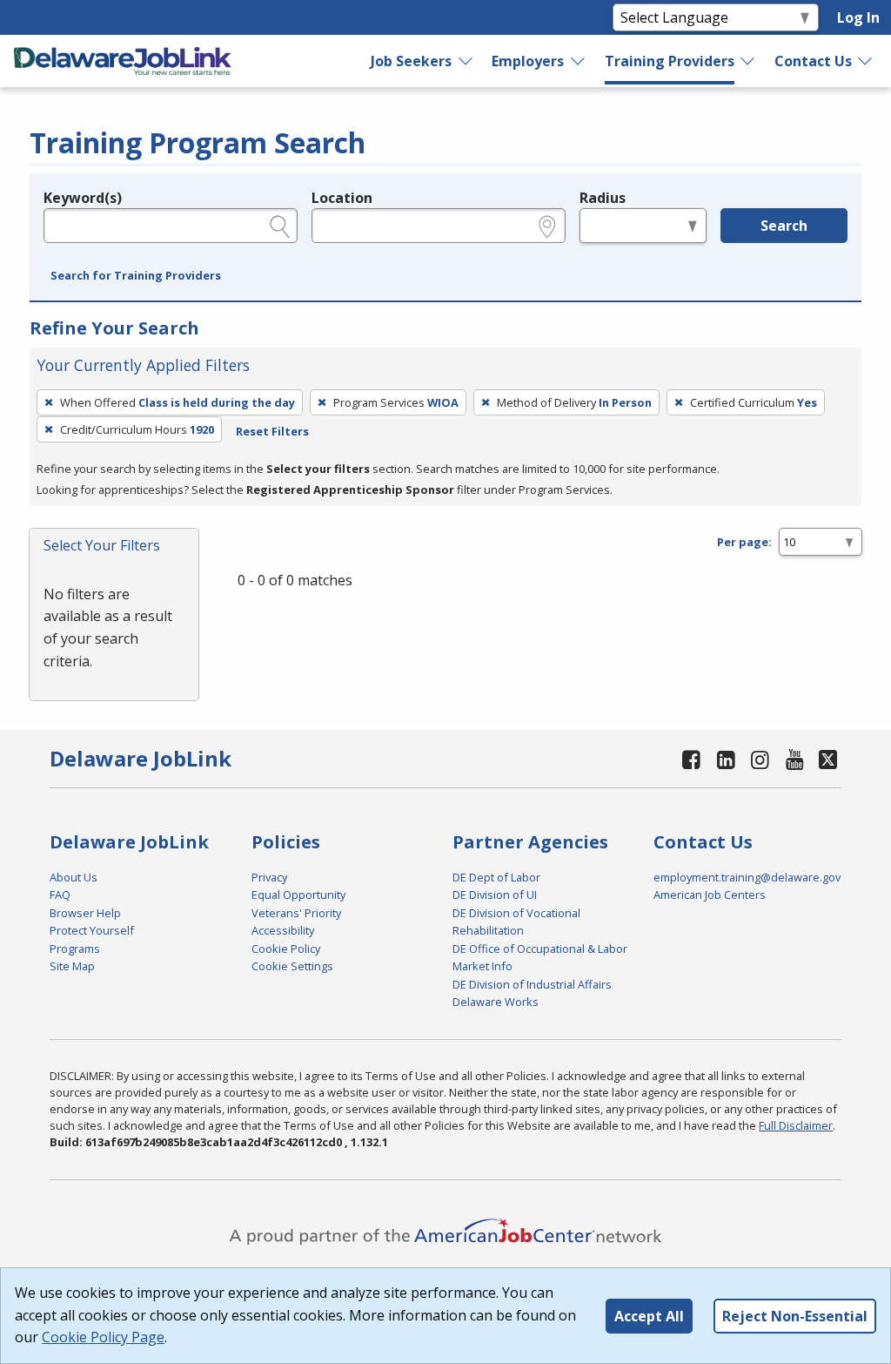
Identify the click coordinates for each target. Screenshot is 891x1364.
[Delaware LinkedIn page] (725, 759)
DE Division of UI (494, 894)
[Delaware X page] (827, 759)
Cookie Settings (292, 966)
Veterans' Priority (296, 913)
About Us (73, 877)
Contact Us (813, 61)
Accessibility (282, 930)
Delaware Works (495, 1001)
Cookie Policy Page (103, 1337)
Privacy (269, 877)
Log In (858, 17)
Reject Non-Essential (795, 1316)
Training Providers (669, 61)
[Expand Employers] (579, 61)
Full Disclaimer (796, 1125)
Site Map (72, 966)
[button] (136, 276)
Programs (75, 948)
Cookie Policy (285, 948)
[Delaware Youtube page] (794, 759)
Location (342, 197)
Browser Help (85, 913)
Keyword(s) (83, 197)
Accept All (649, 1316)
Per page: (744, 542)
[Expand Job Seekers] (466, 61)
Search (783, 225)
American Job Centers (709, 894)
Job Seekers (411, 61)
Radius (602, 197)
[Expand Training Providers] (748, 61)
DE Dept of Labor (496, 877)
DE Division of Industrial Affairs (532, 984)
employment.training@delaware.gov (747, 877)
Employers (528, 61)
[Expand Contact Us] (866, 61)
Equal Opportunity (298, 894)
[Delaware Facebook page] (692, 759)
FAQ (60, 894)
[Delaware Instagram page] (760, 759)
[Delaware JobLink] (122, 61)
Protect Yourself (92, 930)
